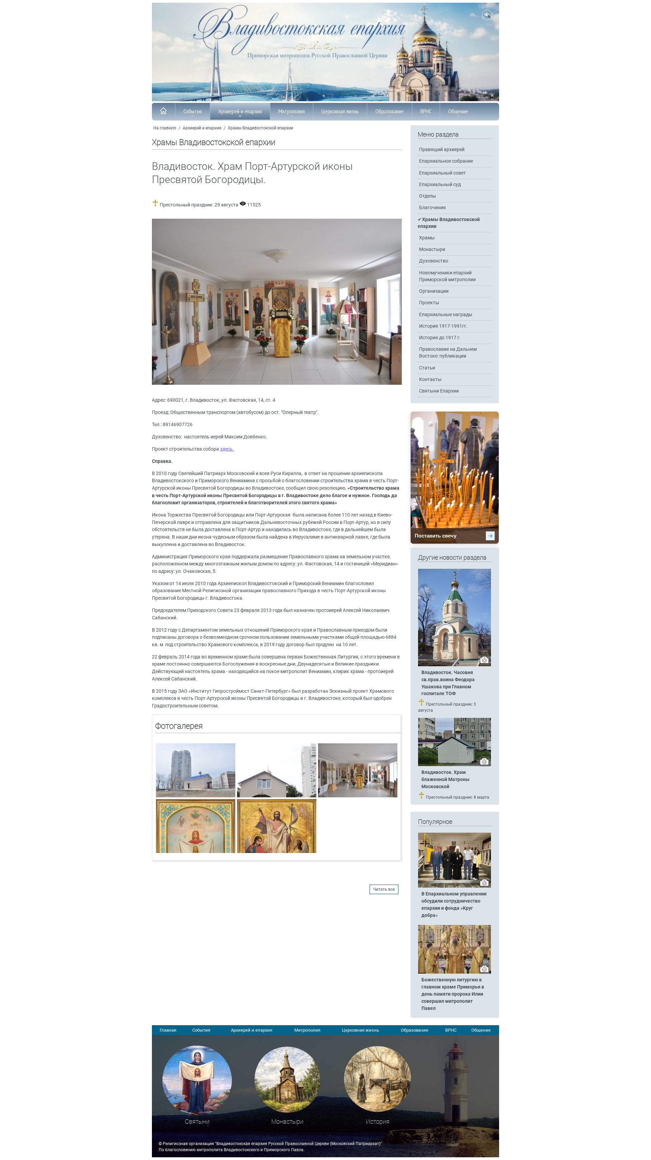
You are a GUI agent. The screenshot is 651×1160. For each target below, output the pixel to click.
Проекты (429, 303)
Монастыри (432, 249)
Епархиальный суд (440, 184)
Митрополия (291, 111)
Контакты (430, 379)
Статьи (427, 368)
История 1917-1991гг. (443, 326)
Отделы (427, 196)
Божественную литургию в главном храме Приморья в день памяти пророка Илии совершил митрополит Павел (452, 994)
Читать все (384, 889)
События (192, 111)
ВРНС (426, 111)
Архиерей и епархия (240, 111)
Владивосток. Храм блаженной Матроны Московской (445, 779)
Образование (389, 111)
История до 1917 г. (440, 338)
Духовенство (433, 261)
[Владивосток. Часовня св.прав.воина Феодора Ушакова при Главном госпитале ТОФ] (454, 665)
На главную (164, 128)
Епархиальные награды (445, 315)
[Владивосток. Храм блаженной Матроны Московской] (454, 764)
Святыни (197, 1121)
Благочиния (432, 208)
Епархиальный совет (442, 173)
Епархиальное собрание (446, 161)
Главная (168, 1030)
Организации (434, 291)
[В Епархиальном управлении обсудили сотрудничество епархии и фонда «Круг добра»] (454, 886)
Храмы (427, 238)
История (378, 1121)
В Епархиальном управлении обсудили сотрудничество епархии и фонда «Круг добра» (454, 904)
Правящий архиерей (442, 149)
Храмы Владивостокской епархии (260, 128)
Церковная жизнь (340, 111)
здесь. (227, 449)
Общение (458, 111)
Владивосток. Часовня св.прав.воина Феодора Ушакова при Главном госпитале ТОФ (448, 683)
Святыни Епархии (439, 391)
